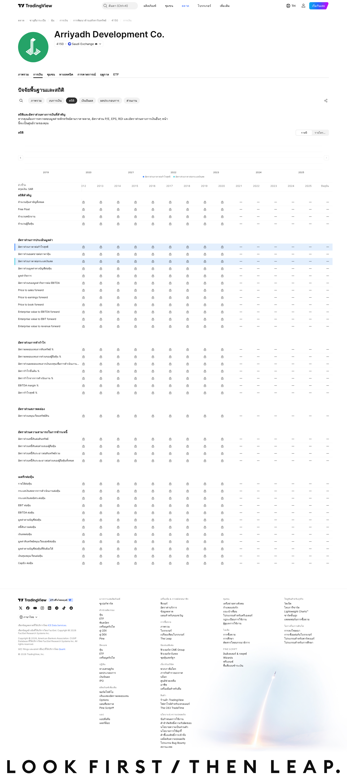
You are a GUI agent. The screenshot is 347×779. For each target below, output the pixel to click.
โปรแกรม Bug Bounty (173, 742)
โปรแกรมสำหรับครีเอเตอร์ (237, 615)
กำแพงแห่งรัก (230, 607)
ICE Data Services (57, 625)
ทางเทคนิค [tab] (66, 74)
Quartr (62, 649)
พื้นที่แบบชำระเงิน (233, 665)
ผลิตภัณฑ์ (150, 6)
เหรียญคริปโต (107, 626)
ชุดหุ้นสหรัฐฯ (167, 657)
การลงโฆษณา (292, 630)
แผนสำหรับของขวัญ (171, 615)
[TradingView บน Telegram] (56, 608)
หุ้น (101, 614)
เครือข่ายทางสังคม (233, 603)
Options (104, 699)
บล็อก (163, 676)
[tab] (36, 100)
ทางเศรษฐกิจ (106, 668)
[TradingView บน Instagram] (42, 608)
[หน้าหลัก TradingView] (35, 5)
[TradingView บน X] (20, 608)
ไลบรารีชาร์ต (291, 607)
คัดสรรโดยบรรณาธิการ (236, 642)
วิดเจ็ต (287, 603)
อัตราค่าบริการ (168, 607)
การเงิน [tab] (38, 74)
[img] (96, 43)
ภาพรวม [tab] (23, 74)
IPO (101, 680)
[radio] (304, 132)
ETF (101, 618)
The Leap (166, 638)
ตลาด (185, 6)
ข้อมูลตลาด (166, 611)
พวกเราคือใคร (168, 668)
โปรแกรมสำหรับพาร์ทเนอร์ (299, 638)
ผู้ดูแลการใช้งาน (232, 623)
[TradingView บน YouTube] (35, 608)
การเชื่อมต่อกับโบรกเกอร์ (298, 634)
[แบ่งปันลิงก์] (326, 100)
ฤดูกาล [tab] (104, 74)
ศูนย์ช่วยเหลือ (168, 680)
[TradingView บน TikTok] (64, 608)
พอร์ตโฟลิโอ (106, 691)
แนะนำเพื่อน (230, 611)
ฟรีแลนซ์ (228, 661)
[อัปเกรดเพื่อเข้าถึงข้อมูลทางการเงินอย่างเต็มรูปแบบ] (83, 202)
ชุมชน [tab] (51, 74)
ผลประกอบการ (107, 672)
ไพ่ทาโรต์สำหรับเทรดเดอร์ (175, 703)
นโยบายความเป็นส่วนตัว (174, 726)
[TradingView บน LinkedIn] (49, 608)
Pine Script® (106, 707)
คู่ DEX (103, 634)
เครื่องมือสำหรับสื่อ (170, 688)
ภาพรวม (165, 626)
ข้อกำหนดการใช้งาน (172, 719)
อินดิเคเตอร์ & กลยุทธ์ (235, 653)
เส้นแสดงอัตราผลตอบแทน (114, 695)
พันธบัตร (104, 622)
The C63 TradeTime (172, 707)
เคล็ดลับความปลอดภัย (172, 738)
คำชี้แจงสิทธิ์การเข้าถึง (173, 734)
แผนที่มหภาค (106, 703)
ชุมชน (169, 6)
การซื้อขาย (229, 634)
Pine (101, 638)
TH (293, 6)
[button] (159, 5)
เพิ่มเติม (225, 6)
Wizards (228, 657)
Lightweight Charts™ (296, 611)
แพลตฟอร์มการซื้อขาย (296, 619)
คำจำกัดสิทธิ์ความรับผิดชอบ (176, 722)
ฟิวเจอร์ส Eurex (169, 653)
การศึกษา (228, 638)
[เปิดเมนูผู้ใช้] (303, 5)
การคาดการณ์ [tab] (87, 74)
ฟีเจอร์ (164, 603)
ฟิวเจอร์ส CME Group (172, 649)
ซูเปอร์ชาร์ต (106, 603)
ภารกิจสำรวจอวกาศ (171, 672)
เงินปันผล (104, 676)
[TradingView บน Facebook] (27, 608)
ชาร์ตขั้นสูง (290, 615)
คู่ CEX (103, 630)
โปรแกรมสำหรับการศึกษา (298, 642)
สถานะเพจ (166, 746)
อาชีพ (163, 684)
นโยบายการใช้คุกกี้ (171, 730)
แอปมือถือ (104, 719)
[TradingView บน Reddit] (71, 608)
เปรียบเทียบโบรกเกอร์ (172, 634)
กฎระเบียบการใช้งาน (235, 619)
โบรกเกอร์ (204, 6)
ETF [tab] (116, 74)
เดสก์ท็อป (104, 722)
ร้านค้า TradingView (172, 699)
